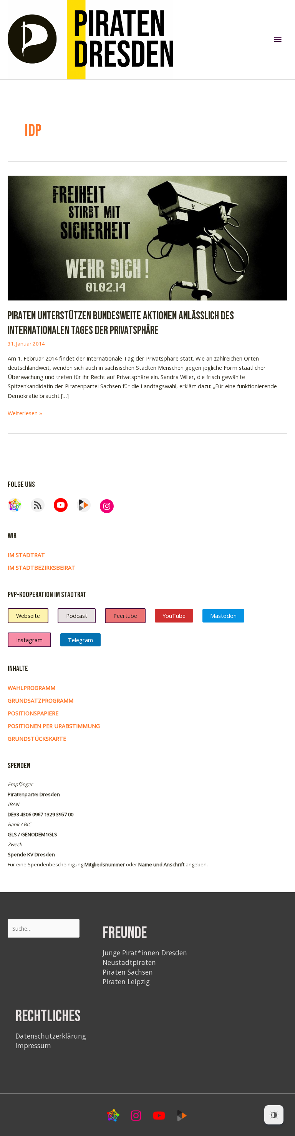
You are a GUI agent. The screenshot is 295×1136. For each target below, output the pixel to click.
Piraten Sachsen (128, 972)
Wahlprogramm (31, 687)
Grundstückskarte (37, 738)
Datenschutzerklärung (50, 1035)
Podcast (76, 615)
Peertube (125, 615)
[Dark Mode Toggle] (273, 1114)
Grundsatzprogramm (40, 700)
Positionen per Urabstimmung (54, 726)
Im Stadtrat (26, 555)
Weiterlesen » (25, 413)
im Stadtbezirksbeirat (41, 567)
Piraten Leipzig (126, 981)
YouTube (174, 615)
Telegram (80, 640)
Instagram (29, 640)
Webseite (28, 615)
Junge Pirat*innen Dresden (145, 952)
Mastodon (223, 615)
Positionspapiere (33, 713)
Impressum (33, 1045)
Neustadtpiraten (129, 962)
